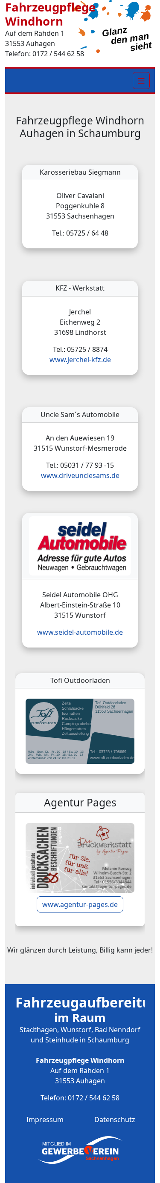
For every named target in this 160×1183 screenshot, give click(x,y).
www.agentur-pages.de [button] (80, 904)
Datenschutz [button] (114, 1119)
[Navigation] (141, 80)
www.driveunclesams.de (80, 475)
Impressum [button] (45, 1119)
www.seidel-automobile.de (80, 632)
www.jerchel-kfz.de (80, 359)
